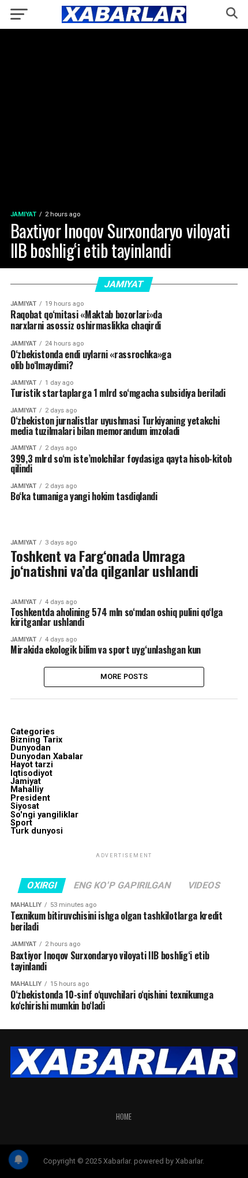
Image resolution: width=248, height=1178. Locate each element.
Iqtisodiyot (31, 773)
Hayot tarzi (31, 765)
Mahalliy (26, 789)
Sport (21, 823)
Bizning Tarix (36, 740)
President (30, 798)
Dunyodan (30, 748)
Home (123, 1116)
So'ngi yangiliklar (44, 815)
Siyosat (24, 806)
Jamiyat (25, 781)
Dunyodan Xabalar (46, 756)
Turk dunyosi (36, 831)
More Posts (124, 676)
